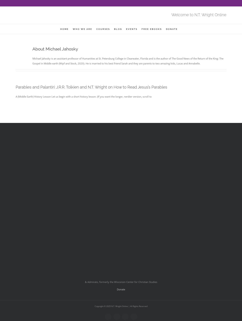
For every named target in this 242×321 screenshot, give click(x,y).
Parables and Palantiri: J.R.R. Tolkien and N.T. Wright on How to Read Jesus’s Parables (91, 87)
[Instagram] (32, 3)
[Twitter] (22, 3)
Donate (121, 289)
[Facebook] (17, 3)
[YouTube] (27, 3)
